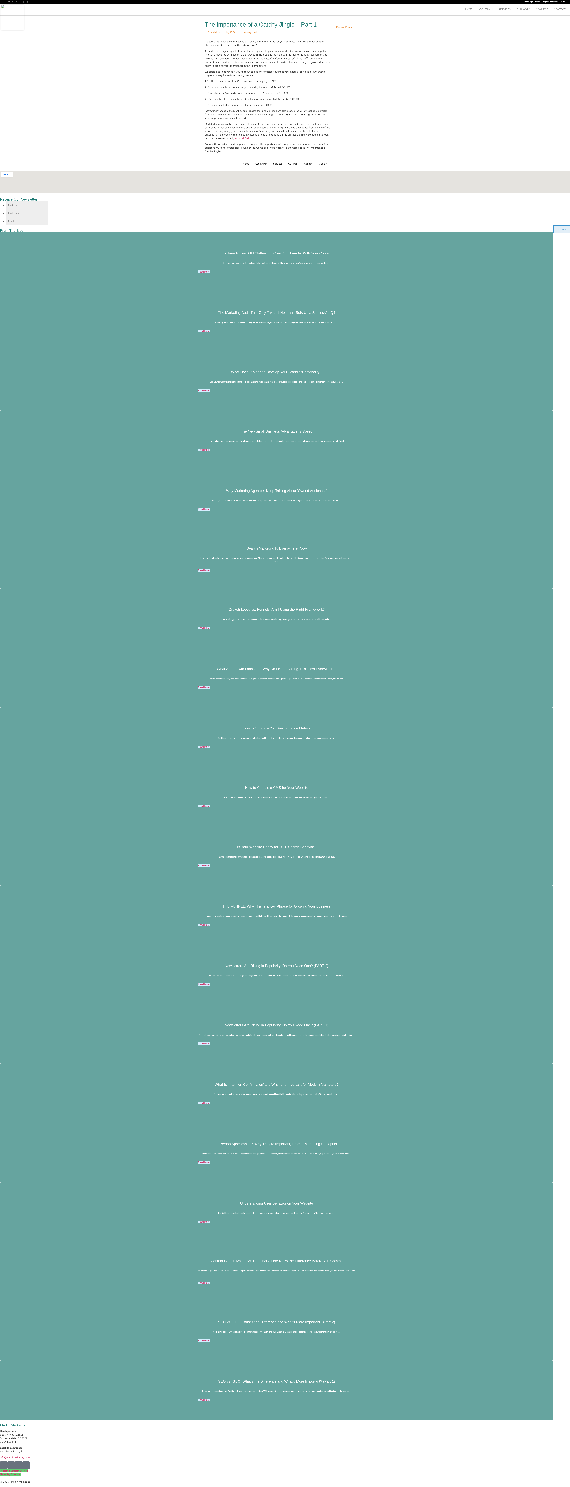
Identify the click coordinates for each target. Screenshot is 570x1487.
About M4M (485, 9)
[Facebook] (3, 1465)
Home (468, 9)
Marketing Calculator (532, 2)
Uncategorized (250, 32)
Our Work (523, 9)
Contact (560, 9)
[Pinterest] (18, 1465)
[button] (361, 27)
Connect (542, 9)
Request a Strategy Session (554, 2)
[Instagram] (11, 1465)
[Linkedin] (26, 1465)
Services (504, 9)
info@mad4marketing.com (15, 1457)
